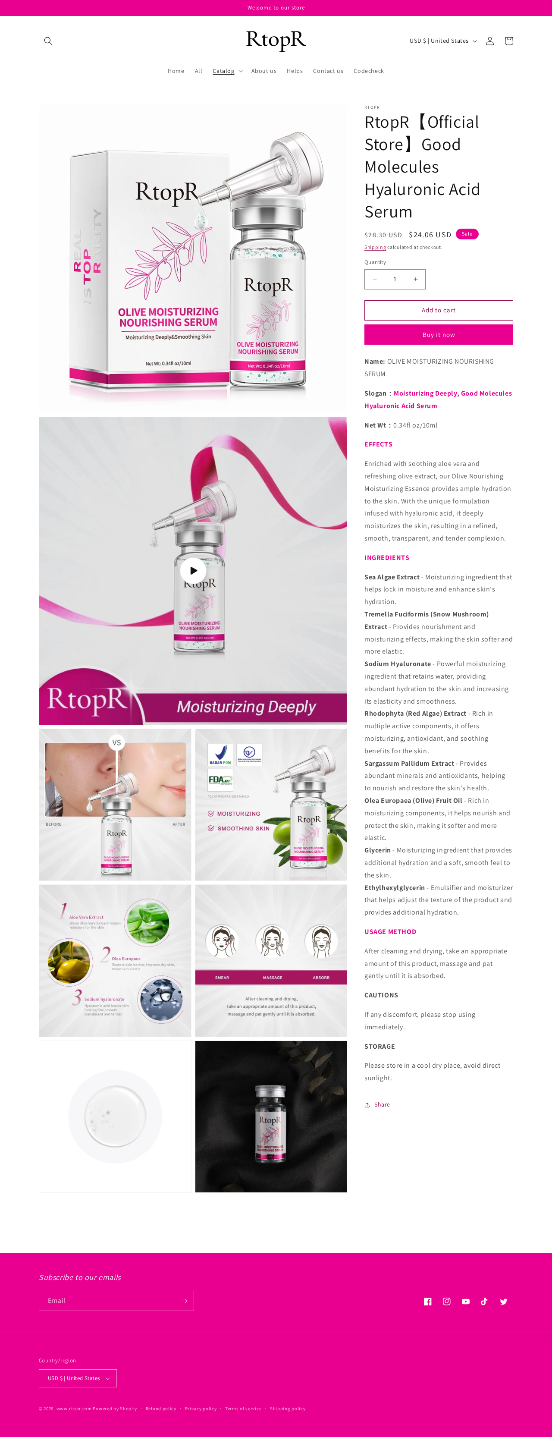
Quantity (375, 262)
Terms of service (243, 1409)
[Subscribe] (184, 1301)
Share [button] (382, 1104)
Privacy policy (201, 1409)
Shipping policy (288, 1409)
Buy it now (439, 334)
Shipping (375, 247)
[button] (48, 40)
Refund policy (161, 1409)
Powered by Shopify (115, 1409)
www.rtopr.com (74, 1409)
